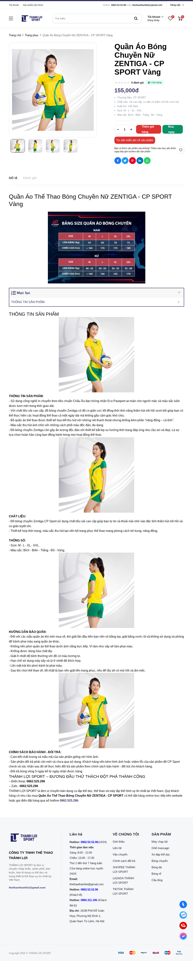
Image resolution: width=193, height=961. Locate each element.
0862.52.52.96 (118, 5)
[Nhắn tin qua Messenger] (183, 936)
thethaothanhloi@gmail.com (147, 5)
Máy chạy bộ (160, 841)
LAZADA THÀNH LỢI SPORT (123, 880)
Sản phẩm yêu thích (33, 5)
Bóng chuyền (160, 860)
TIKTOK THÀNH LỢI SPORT (123, 891)
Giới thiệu (119, 841)
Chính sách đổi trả (124, 860)
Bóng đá (157, 867)
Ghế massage (160, 848)
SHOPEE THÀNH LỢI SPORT (124, 869)
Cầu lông (157, 880)
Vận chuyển (120, 854)
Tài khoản (14, 5)
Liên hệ (117, 848)
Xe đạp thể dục (161, 854)
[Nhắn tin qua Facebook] (183, 904)
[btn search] (136, 18)
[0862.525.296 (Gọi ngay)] (183, 925)
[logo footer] (31, 838)
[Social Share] (117, 160)
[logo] (32, 18)
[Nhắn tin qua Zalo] (183, 915)
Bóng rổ (156, 873)
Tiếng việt (175, 5)
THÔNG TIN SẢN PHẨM (27, 302)
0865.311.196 (89, 900)
